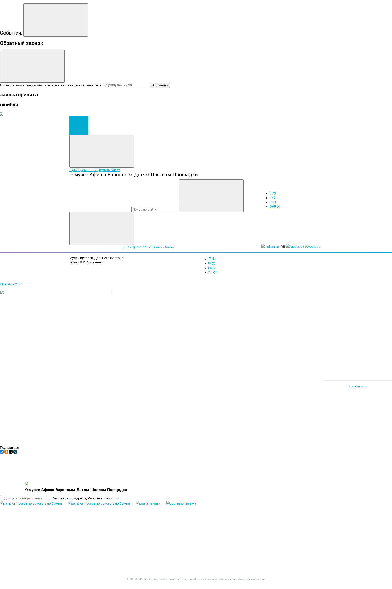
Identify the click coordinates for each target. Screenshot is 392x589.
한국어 (275, 207)
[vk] (294, 530)
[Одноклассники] (6, 452)
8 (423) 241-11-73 (83, 170)
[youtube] (30, 562)
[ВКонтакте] (2, 452)
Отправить (159, 85)
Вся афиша (356, 386)
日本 (273, 193)
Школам (161, 175)
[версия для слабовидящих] (230, 307)
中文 (273, 198)
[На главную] (78, 125)
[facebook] (356, 530)
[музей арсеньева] (26, 484)
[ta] (92, 562)
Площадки (185, 175)
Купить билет (109, 170)
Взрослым (120, 175)
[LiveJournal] (15, 452)
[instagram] (232, 530)
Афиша (98, 175)
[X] (11, 452)
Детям (141, 175)
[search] (154, 209)
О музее (78, 175)
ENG (273, 202)
